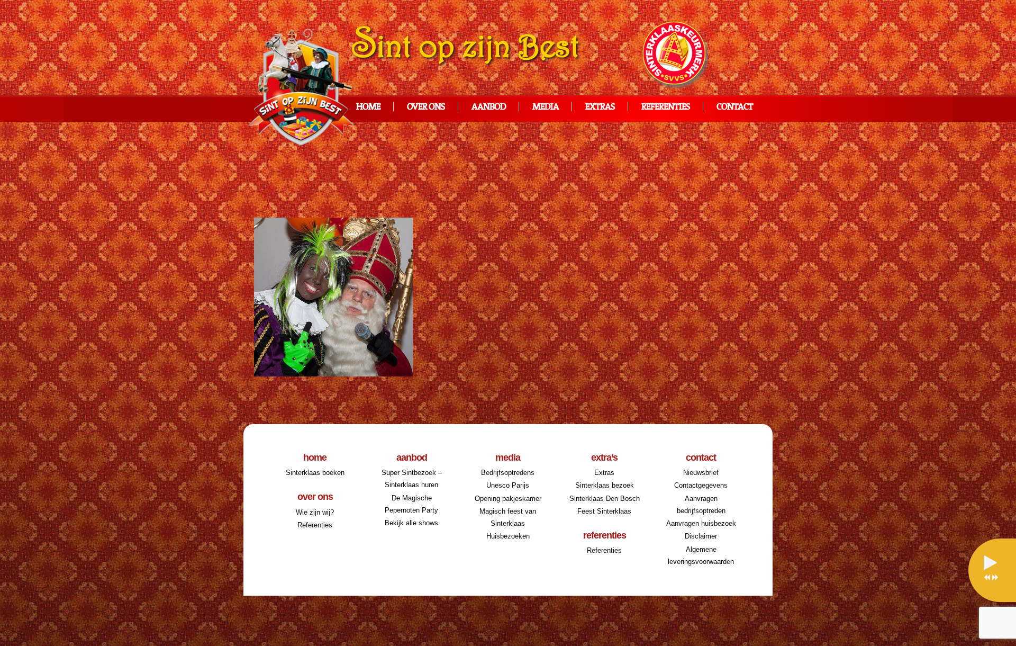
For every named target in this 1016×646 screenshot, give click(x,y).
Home (368, 107)
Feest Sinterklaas (604, 511)
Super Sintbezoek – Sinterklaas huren (412, 479)
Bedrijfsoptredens (507, 473)
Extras (600, 107)
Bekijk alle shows (411, 523)
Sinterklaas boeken (315, 473)
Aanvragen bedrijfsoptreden (701, 505)
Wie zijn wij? (315, 512)
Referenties (665, 107)
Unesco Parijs (507, 485)
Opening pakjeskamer (508, 499)
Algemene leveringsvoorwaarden (701, 555)
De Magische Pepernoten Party (411, 504)
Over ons (426, 107)
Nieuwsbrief (701, 473)
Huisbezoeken (508, 536)
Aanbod (488, 107)
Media (545, 107)
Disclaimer (701, 536)
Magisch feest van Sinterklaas (507, 517)
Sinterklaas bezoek (604, 485)
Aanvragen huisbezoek (701, 523)
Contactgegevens (701, 485)
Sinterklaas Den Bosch (604, 499)
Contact (734, 107)
